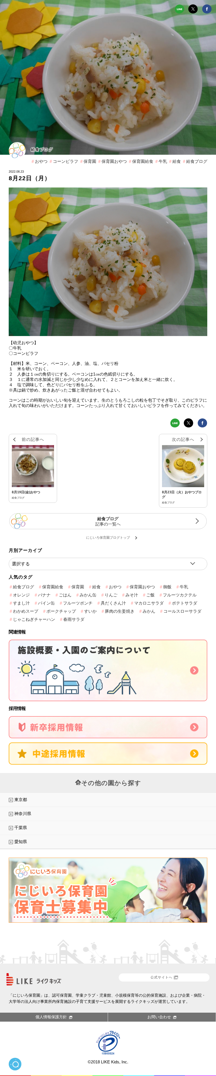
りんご (111, 595)
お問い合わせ (159, 1017)
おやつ (41, 161)
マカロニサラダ (149, 603)
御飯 (167, 586)
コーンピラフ (65, 161)
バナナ (44, 595)
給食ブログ (42, 149)
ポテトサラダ (184, 603)
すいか (90, 611)
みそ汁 (131, 595)
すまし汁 (21, 603)
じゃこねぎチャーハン (34, 619)
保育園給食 (142, 161)
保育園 (90, 161)
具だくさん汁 (113, 603)
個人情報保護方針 (51, 1017)
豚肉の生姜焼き (119, 611)
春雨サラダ (73, 619)
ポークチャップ (61, 611)
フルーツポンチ (78, 603)
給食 (176, 161)
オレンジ (21, 595)
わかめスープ (25, 611)
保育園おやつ (114, 161)
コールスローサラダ (182, 611)
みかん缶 (88, 595)
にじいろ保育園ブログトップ (108, 538)
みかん (149, 611)
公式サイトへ (161, 977)
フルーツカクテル (180, 595)
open (15, 1064)
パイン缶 (46, 603)
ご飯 (150, 595)
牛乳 (163, 161)
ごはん (65, 595)
